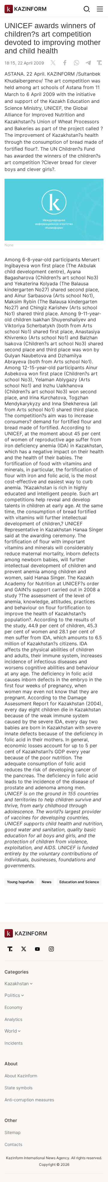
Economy (13, 1007)
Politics (12, 995)
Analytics (13, 1019)
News (47, 882)
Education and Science (79, 882)
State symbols (18, 1087)
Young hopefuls (20, 882)
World (10, 1031)
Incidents (13, 1043)
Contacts (13, 1144)
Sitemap (12, 1132)
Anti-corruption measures (29, 1099)
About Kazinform (20, 1075)
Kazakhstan (16, 983)
